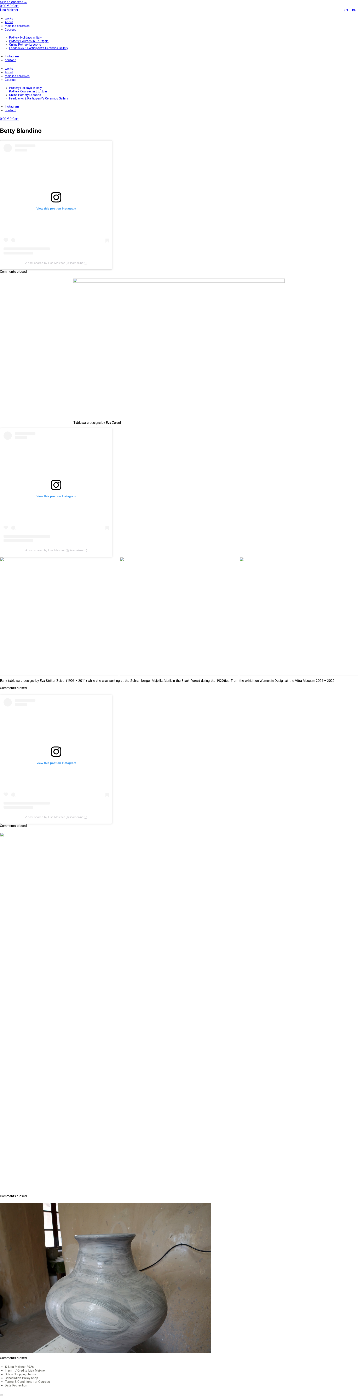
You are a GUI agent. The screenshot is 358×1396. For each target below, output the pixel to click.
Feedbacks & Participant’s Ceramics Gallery (38, 48)
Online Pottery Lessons (25, 44)
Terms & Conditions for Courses (27, 1382)
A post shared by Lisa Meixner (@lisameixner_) (56, 262)
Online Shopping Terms (20, 1374)
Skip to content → (13, 2)
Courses (10, 30)
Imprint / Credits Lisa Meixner (25, 1370)
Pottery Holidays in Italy (25, 37)
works (9, 18)
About (9, 22)
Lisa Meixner (9, 10)
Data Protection (16, 1385)
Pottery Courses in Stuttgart (28, 41)
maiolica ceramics (17, 26)
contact (10, 60)
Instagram (12, 56)
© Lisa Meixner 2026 (19, 1367)
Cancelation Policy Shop (21, 1378)
